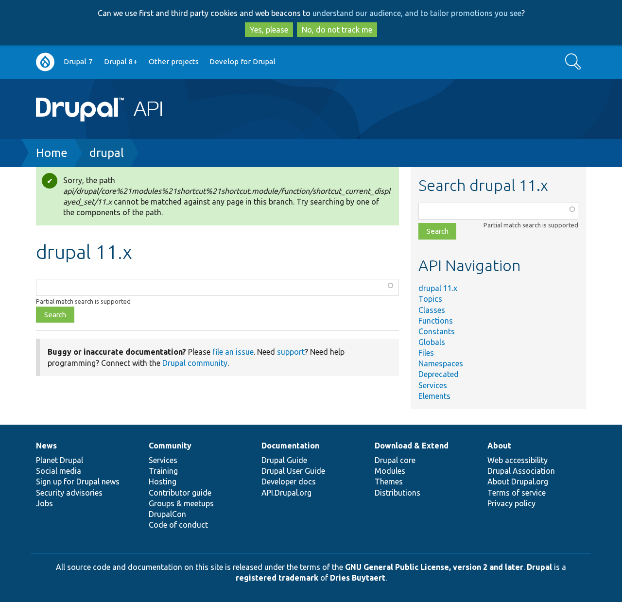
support (291, 351)
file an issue (233, 351)
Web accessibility (517, 460)
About (499, 445)
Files (426, 352)
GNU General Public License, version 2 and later (434, 567)
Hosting (162, 481)
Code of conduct (178, 524)
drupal (106, 152)
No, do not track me (337, 29)
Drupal (539, 567)
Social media (58, 470)
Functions (435, 320)
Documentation (290, 445)
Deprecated (438, 374)
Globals (431, 342)
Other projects (174, 61)
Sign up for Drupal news (78, 481)
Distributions (397, 492)
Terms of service (516, 492)
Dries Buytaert (357, 577)
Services (432, 385)
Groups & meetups (181, 503)
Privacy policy (511, 503)
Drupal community (194, 363)
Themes (389, 481)
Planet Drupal (59, 460)
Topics (430, 298)
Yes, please (269, 29)
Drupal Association (521, 470)
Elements (434, 396)
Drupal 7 (78, 61)
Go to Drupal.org (45, 62)
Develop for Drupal (242, 61)
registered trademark (277, 577)
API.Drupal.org (286, 492)
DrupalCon (167, 514)
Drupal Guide (284, 460)
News (46, 445)
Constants (436, 331)
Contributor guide (180, 492)
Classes (431, 310)
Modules (390, 470)
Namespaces (440, 363)
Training (163, 470)
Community (170, 445)
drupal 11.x (437, 288)
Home (52, 152)
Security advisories (69, 492)
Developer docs (288, 481)
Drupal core (395, 460)
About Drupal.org (517, 481)
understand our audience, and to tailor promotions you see (416, 13)
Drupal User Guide (293, 470)
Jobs (44, 503)
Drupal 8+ (121, 61)
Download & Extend (412, 445)
